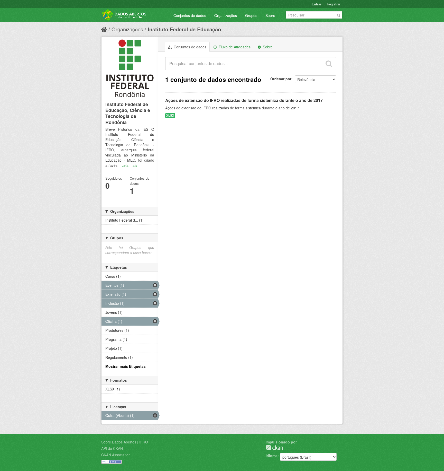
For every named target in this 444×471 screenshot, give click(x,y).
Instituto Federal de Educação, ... (188, 29)
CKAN (274, 447)
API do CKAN (112, 448)
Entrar (316, 4)
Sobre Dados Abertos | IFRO (124, 441)
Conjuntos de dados (189, 15)
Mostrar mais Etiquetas (125, 366)
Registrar (333, 4)
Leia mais (129, 165)
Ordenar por (280, 78)
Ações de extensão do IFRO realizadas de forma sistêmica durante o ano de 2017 (244, 100)
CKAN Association (116, 454)
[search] (329, 63)
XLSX (170, 115)
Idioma (272, 455)
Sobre (270, 15)
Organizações (225, 15)
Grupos (251, 15)
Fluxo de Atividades (234, 46)
